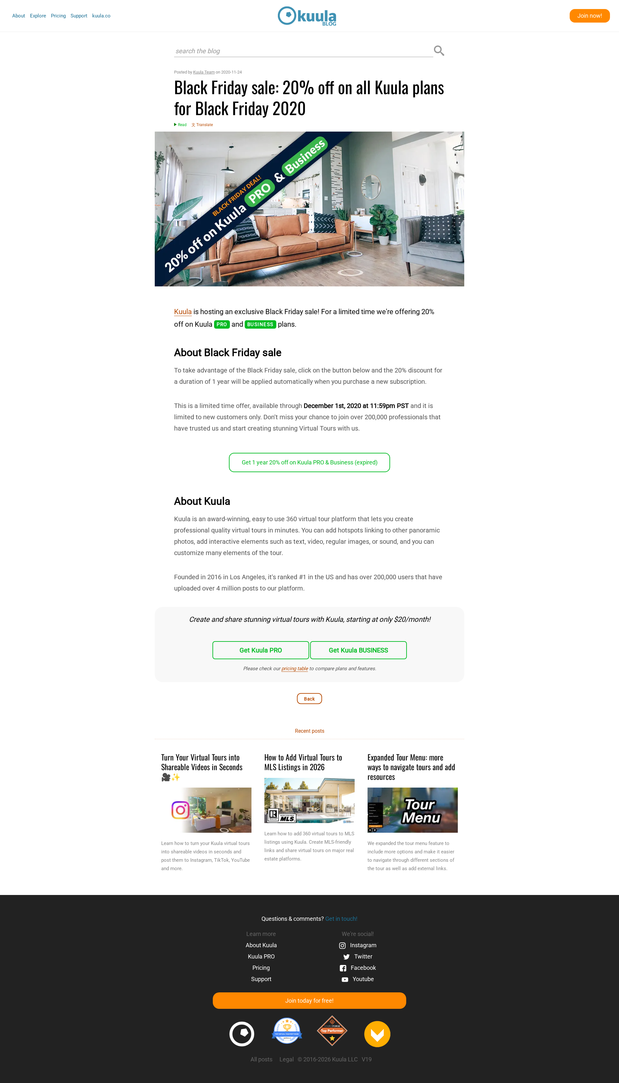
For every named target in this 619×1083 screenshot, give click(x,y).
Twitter (362, 956)
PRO (222, 324)
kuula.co (101, 16)
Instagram (363, 945)
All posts (261, 1059)
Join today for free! (309, 1000)
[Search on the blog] (439, 51)
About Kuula (261, 945)
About (18, 16)
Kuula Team (204, 72)
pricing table (294, 668)
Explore (38, 16)
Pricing (58, 16)
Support (79, 16)
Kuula (183, 312)
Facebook (362, 967)
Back (309, 698)
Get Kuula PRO (261, 650)
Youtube (362, 979)
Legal (287, 1059)
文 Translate (202, 125)
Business (260, 324)
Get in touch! (341, 918)
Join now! (589, 15)
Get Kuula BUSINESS (358, 650)
